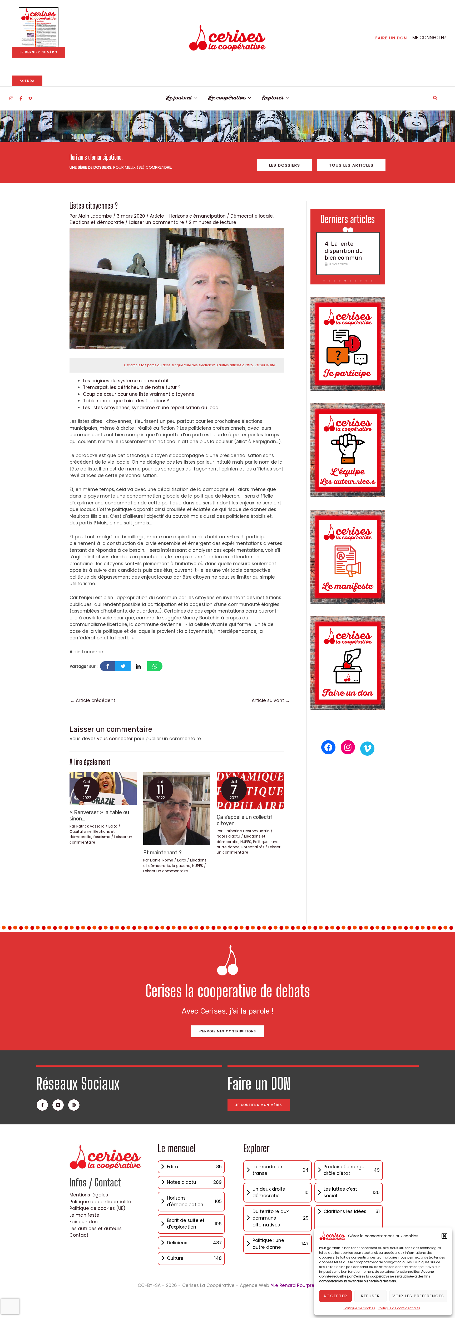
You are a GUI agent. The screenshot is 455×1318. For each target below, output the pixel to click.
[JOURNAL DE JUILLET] (38, 27)
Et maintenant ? (162, 852)
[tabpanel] (348, 253)
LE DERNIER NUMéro (38, 52)
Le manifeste (84, 1215)
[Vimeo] (30, 98)
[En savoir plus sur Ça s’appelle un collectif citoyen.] (250, 790)
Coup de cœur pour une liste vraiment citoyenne (139, 394)
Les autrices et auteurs (96, 1228)
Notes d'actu (228, 836)
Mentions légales (89, 1195)
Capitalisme (81, 831)
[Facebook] (21, 98)
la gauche (181, 865)
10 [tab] (372, 281)
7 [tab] (356, 281)
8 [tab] (361, 281)
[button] (444, 1236)
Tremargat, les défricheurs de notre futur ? (131, 387)
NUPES (197, 865)
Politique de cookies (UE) (97, 1208)
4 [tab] (340, 281)
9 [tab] (366, 281)
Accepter (335, 1296)
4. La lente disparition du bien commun (344, 250)
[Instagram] (11, 98)
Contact (79, 1235)
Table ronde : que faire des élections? (126, 401)
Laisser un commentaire (156, 222)
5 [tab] (345, 281)
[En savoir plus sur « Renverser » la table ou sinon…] (103, 788)
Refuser (370, 1296)
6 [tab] (351, 281)
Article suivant (271, 700)
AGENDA (27, 81)
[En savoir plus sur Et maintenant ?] (176, 808)
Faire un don (84, 1222)
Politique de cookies (359, 1308)
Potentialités (252, 847)
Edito (112, 826)
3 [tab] (335, 281)
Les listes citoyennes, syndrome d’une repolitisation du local (151, 407)
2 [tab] (329, 281)
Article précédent (92, 700)
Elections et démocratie (97, 222)
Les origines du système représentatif (126, 381)
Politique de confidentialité (399, 1308)
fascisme (101, 836)
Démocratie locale (251, 216)
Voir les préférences (418, 1296)
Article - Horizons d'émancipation (188, 216)
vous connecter (115, 738)
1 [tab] (324, 281)
